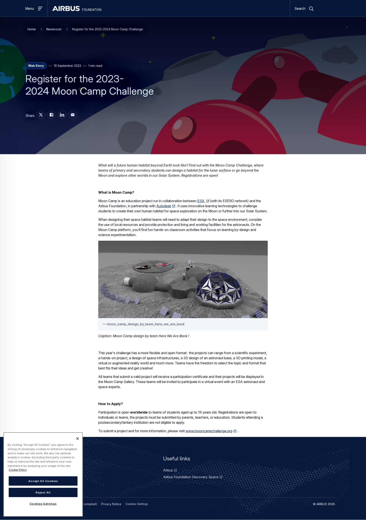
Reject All (43, 492)
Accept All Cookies (43, 481)
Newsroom (53, 29)
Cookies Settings (137, 504)
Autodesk (163, 206)
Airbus (168, 470)
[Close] (77, 438)
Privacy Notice (111, 504)
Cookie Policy (18, 469)
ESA (201, 201)
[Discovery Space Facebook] (51, 114)
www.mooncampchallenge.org (209, 431)
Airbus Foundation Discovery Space (190, 477)
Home (32, 29)
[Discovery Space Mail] (72, 114)
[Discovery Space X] (41, 114)
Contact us (49, 470)
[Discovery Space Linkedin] (62, 114)
